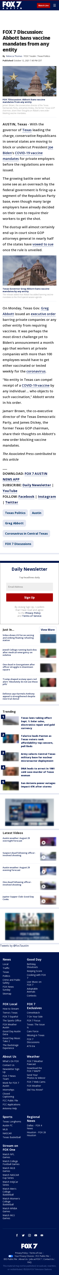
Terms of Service (31, 615)
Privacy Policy (33, 612)
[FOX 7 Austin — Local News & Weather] (12, 5)
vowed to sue (42, 244)
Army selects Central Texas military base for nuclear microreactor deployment (38, 757)
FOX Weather (34, 1085)
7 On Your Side (35, 1016)
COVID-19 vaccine (35, 385)
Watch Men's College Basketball (9, 1191)
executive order (43, 314)
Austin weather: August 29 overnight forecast (16, 839)
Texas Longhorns (12, 1121)
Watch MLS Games (9, 1217)
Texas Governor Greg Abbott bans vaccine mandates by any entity (26, 290)
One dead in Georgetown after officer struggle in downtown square (19, 667)
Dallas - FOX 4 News (34, 1127)
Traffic (6, 968)
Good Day (34, 959)
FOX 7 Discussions (18, 544)
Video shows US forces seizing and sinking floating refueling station (18, 638)
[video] (48, 841)
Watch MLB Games (9, 1169)
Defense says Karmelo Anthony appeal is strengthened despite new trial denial (19, 696)
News (7, 959)
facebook (17, 1235)
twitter (23, 1235)
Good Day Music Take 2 (11, 1040)
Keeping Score (34, 971)
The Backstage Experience (11, 1047)
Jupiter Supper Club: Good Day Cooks (18, 898)
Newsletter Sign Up (11, 1070)
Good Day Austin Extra (12, 1033)
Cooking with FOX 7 (36, 976)
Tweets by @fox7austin (14, 945)
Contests (31, 995)
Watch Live (43, 5)
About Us (9, 1056)
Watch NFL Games (8, 1156)
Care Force (33, 1031)
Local (5, 964)
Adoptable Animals (32, 990)
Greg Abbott (14, 523)
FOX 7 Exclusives (34, 1006)
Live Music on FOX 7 (34, 983)
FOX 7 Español (10, 1016)
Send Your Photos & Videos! (36, 1076)
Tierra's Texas (10, 1012)
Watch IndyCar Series (10, 1183)
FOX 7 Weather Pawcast (35, 1063)
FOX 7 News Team (9, 1077)
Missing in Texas (35, 1035)
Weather (33, 1056)
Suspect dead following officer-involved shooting (19, 854)
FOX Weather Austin (10, 1026)
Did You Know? (35, 1089)
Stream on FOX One (10, 1148)
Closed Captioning (8, 1095)
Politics (6, 975)
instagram (29, 1235)
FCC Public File (10, 1100)
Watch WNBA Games (10, 1210)
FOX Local (10, 1004)
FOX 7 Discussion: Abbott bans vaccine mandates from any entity (24, 101)
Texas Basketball (12, 1137)
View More (48, 630)
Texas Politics (44, 56)
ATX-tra (31, 1046)
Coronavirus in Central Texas (26, 533)
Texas (27, 130)
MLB (5, 1129)
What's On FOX (11, 1061)
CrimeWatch (33, 1012)
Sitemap (7, 993)
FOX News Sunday (8, 988)
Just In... (8, 630)
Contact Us (8, 1065)
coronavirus (36, 371)
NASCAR (7, 1133)
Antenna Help (10, 1108)
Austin (36, 513)
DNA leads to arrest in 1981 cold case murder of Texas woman (38, 772)
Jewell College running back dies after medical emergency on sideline (20, 652)
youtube (35, 1235)
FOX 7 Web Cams (36, 1081)
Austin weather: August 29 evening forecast (16, 869)
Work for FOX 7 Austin (11, 1084)
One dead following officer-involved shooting (17, 883)
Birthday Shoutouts (32, 966)
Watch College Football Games (11, 1163)
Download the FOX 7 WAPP (34, 1069)
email (42, 1235)
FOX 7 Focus (33, 1020)
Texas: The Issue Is (36, 1026)
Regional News (33, 1119)
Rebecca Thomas (14, 56)
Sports (7, 1117)
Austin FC (8, 1125)
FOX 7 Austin (30, 56)
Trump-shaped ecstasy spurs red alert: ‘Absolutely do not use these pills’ (20, 682)
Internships (8, 1089)
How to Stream (11, 1008)
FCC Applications (11, 1104)
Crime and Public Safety (11, 981)
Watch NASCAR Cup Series (11, 1176)
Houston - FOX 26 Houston (36, 1134)
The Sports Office (12, 1020)
